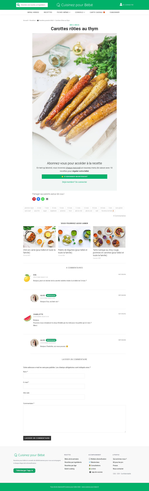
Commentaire (28, 403)
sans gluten (119, 208)
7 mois (47, 208)
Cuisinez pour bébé (75, 5)
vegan (45, 211)
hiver (70, 211)
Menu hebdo (33, 12)
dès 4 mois (74, 25)
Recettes (48, 12)
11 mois (77, 208)
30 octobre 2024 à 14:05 (47, 298)
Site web (26, 393)
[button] (24, 470)
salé (97, 211)
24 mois (102, 208)
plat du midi (78, 211)
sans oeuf (28, 211)
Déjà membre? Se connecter (74, 182)
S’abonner (114, 12)
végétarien (53, 211)
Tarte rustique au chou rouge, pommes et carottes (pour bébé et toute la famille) (108, 253)
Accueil (25, 20)
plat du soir (89, 211)
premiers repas (29, 208)
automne (62, 211)
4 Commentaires (119, 216)
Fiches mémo (63, 12)
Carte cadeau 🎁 (97, 12)
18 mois (94, 208)
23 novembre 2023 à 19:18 (41, 316)
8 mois (54, 208)
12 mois (86, 208)
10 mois (69, 208)
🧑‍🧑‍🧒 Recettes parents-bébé (45, 20)
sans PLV (37, 211)
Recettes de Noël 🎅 (108, 211)
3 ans (110, 208)
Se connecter (128, 5)
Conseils (79, 12)
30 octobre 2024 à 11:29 (40, 277)
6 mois (39, 208)
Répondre (122, 274)
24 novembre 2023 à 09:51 (48, 343)
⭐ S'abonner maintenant (74, 176)
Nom (25, 372)
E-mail (26, 382)
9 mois (62, 208)
